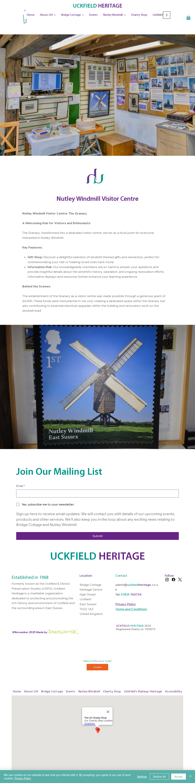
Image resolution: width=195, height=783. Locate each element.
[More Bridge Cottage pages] (83, 15)
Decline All (159, 776)
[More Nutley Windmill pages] (125, 15)
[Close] (190, 776)
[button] (188, 17)
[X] (180, 579)
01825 (125, 594)
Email (20, 486)
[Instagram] (167, 579)
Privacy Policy (22, 778)
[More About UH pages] (55, 15)
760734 (135, 594)
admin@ (121, 585)
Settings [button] (142, 776)
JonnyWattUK (62, 632)
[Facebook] (173, 579)
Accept (178, 776)
